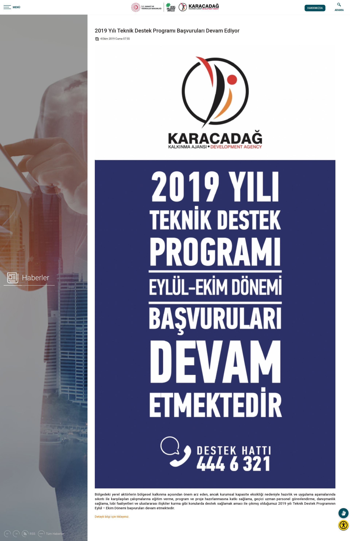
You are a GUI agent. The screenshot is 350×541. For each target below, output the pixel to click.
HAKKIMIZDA (315, 8)
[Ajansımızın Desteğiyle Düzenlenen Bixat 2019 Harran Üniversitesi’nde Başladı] (7, 533)
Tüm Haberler (55, 534)
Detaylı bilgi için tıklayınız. (112, 516)
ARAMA (339, 10)
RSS (32, 534)
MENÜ (16, 7)
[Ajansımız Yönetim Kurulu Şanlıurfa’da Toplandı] (16, 533)
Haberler (35, 278)
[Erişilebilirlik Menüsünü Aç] (344, 525)
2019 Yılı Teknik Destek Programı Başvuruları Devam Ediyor (167, 30)
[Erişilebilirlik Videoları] (344, 513)
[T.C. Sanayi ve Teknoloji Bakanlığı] (153, 7)
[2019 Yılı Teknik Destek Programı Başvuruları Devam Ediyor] (198, 7)
